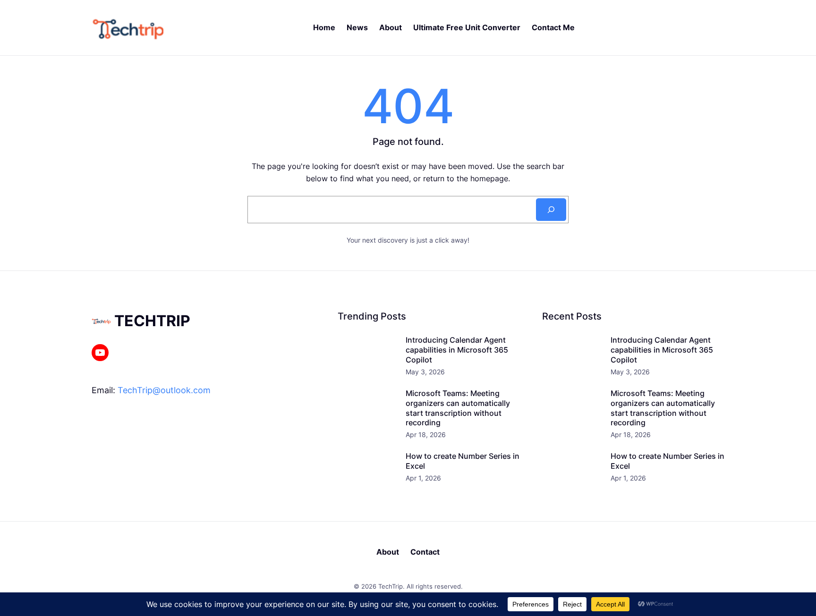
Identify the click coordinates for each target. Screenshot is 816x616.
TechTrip (152, 321)
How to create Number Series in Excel (462, 461)
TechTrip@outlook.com (164, 390)
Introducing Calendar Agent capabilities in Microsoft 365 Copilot (457, 349)
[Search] (551, 209)
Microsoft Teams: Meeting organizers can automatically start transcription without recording (458, 407)
